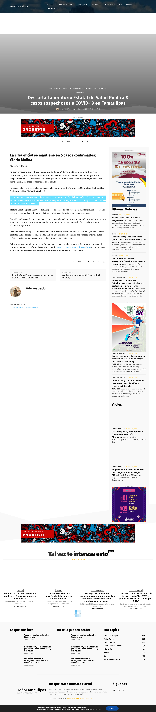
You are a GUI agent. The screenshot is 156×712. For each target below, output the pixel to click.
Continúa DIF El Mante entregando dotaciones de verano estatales (128, 261)
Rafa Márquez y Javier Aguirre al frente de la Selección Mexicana (128, 434)
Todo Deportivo (118, 429)
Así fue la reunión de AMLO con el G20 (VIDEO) (81, 276)
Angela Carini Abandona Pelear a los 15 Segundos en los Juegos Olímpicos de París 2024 (128, 472)
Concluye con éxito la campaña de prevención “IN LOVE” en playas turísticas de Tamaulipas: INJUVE (136, 597)
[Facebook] (77, 141)
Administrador (68, 109)
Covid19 (115, 215)
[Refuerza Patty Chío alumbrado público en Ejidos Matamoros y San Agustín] (20, 578)
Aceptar (112, 708)
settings (98, 709)
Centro (115, 234)
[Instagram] (118, 690)
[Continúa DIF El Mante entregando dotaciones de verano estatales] (58, 578)
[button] (143, 6)
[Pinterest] (87, 141)
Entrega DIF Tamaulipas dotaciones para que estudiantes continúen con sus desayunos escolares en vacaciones (97, 597)
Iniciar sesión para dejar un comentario (25, 307)
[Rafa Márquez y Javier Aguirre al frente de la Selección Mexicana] (129, 417)
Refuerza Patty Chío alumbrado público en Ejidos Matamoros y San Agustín (129, 239)
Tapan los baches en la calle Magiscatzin (36, 636)
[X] (82, 141)
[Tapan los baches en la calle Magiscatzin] (16, 638)
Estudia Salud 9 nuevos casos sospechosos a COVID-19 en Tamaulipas (32, 276)
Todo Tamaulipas (54, 88)
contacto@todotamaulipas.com (79, 698)
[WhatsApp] (93, 141)
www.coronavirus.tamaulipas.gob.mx (73, 247)
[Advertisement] (78, 30)
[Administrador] (58, 109)
